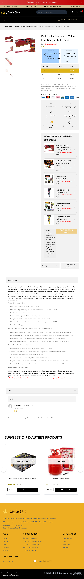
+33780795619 (75, 6)
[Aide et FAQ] (27, 6)
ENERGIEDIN (77, 573)
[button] (2, 2)
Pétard (42, 287)
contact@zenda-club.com (54, 6)
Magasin (6, 541)
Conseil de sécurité (29, 550)
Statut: (43, 44)
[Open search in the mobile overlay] (51, 12)
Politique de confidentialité (32, 541)
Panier (65, 541)
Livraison (6, 547)
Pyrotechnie (24, 26)
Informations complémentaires (69, 266)
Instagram (66, 544)
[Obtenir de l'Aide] (5, 6)
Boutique (16, 26)
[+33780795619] (68, 6)
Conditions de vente (30, 538)
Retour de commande (30, 547)
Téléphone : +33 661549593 (13, 525)
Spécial (5, 550)
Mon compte (67, 538)
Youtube (65, 547)
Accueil (5, 538)
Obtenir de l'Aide (12, 6)
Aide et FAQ (33, 6)
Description (45, 266)
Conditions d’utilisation (31, 544)
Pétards (31, 26)
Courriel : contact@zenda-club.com (15, 528)
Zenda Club (8, 26)
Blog (4, 544)
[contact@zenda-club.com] (45, 6)
